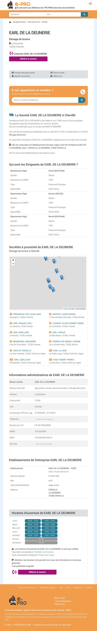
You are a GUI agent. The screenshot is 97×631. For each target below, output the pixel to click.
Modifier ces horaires (44, 552)
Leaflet (66, 309)
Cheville (44, 22)
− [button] (13, 263)
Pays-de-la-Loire (34, 22)
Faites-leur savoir (46, 555)
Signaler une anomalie (22, 76)
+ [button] (13, 260)
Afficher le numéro (28, 59)
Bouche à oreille (58, 73)
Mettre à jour (57, 76)
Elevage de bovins (19, 22)
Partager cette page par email (24, 73)
